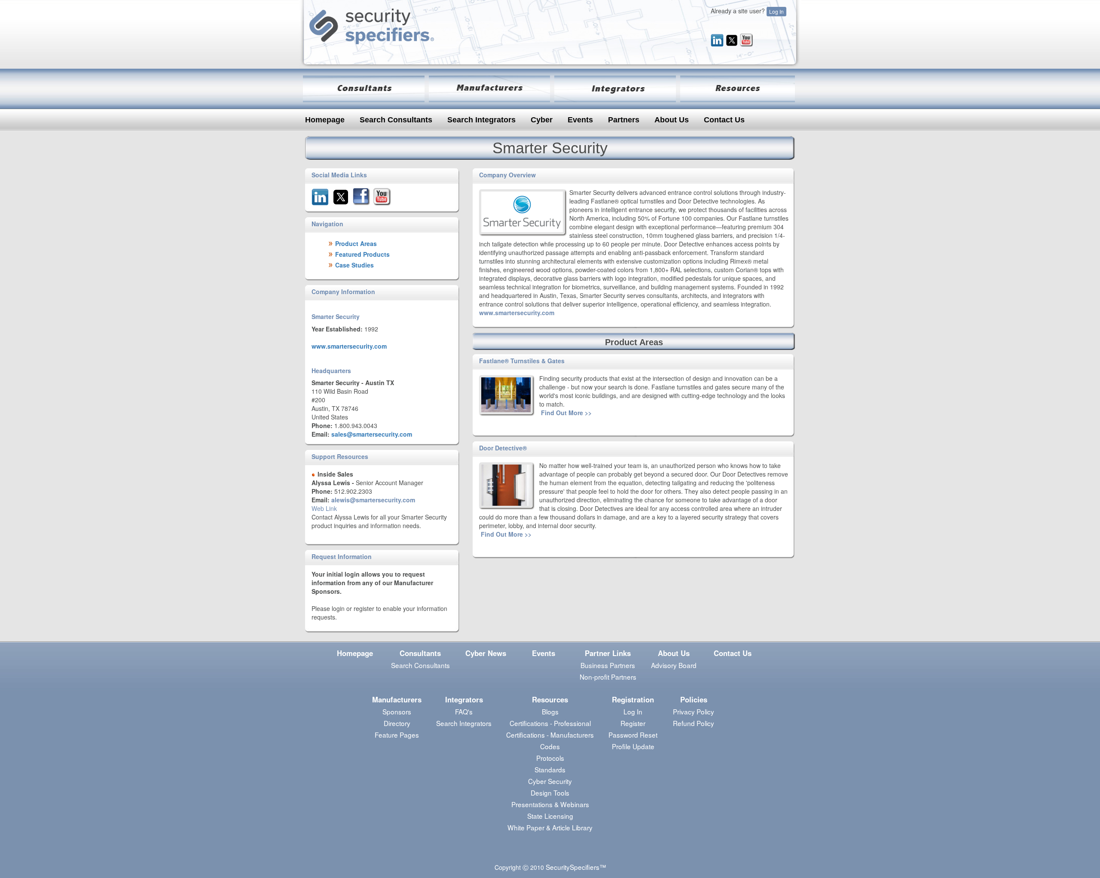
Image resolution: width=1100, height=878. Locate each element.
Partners (623, 119)
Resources (550, 699)
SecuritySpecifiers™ (576, 867)
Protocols (550, 758)
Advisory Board (674, 665)
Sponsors (396, 711)
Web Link (324, 508)
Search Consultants (396, 119)
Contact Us (724, 119)
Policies (693, 699)
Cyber (542, 119)
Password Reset (632, 734)
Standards (550, 769)
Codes (550, 746)
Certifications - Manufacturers (550, 734)
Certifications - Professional (550, 723)
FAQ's (464, 711)
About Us (671, 119)
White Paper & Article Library (550, 827)
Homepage (325, 119)
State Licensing (550, 815)
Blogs (550, 711)
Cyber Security (550, 781)
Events (580, 119)
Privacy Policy (693, 711)
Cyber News (485, 653)
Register (632, 723)
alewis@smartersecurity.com (373, 499)
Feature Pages (397, 734)
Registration (633, 699)
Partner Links (608, 653)
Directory (397, 723)
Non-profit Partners (608, 676)
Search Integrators (481, 119)
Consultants (420, 653)
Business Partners (608, 665)
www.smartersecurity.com (349, 346)
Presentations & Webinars (550, 804)
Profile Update (633, 746)
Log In (776, 11)
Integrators (464, 699)
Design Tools (550, 792)
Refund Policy (693, 723)
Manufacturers (397, 699)
